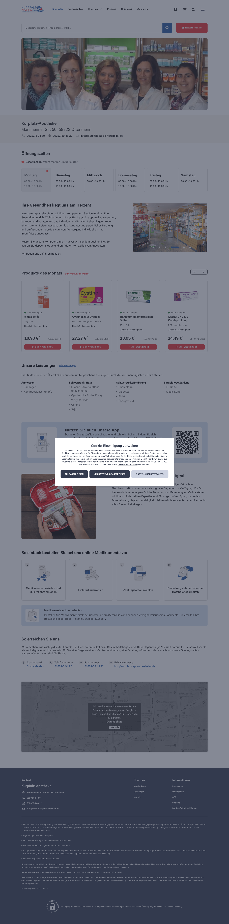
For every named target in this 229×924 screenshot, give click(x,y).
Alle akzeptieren (74, 474)
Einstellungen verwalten (150, 474)
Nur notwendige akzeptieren (110, 474)
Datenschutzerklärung (128, 464)
